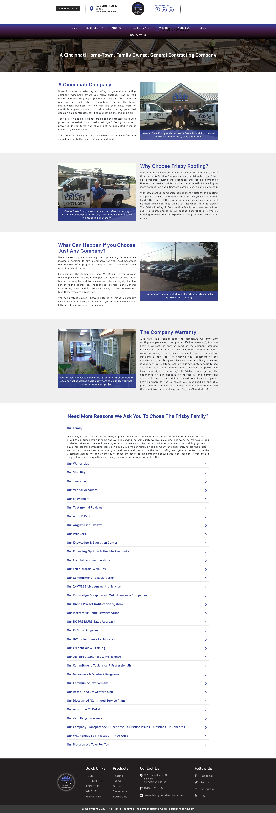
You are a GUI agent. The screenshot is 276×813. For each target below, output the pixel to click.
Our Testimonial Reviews (84, 508)
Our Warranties (78, 464)
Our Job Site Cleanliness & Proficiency (94, 657)
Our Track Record (79, 481)
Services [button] (92, 27)
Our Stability (76, 472)
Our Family (75, 428)
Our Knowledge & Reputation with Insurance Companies (107, 595)
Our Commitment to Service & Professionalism (100, 666)
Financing (114, 27)
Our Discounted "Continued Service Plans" (97, 701)
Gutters (118, 786)
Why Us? (92, 791)
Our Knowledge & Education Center (92, 543)
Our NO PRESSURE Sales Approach (91, 622)
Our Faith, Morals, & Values (86, 569)
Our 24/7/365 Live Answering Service (94, 587)
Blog (203, 27)
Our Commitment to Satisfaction (91, 578)
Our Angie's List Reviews (84, 525)
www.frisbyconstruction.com (164, 795)
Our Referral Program (82, 630)
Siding (117, 780)
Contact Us (138, 35)
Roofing (118, 775)
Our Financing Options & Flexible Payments (98, 551)
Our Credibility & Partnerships (88, 560)
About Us (184, 27)
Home (73, 27)
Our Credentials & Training (86, 648)
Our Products (76, 534)
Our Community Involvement (88, 683)
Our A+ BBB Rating (80, 516)
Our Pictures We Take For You (88, 745)
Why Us (163, 27)
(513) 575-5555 (154, 788)
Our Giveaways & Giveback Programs (93, 674)
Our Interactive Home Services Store (93, 613)
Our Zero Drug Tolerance (84, 718)
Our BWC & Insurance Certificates (91, 639)
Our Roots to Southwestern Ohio (90, 692)
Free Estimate (140, 27)
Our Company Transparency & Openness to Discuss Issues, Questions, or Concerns (126, 727)
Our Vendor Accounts (82, 490)
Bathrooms (120, 796)
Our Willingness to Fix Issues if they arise (97, 736)
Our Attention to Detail (84, 709)
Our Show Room (78, 499)
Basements (120, 791)
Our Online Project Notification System (95, 604)
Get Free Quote (68, 8)
